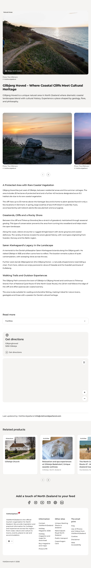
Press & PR (43, 549)
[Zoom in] (84, 392)
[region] (45, 380)
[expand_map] (84, 362)
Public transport (61, 538)
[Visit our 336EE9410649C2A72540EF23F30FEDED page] (49, 502)
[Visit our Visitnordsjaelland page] (42, 502)
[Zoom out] (84, 398)
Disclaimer (75, 540)
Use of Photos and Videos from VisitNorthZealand (78, 531)
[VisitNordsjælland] (13, 513)
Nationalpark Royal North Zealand (60, 533)
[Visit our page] (29, 502)
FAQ (73, 526)
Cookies (74, 536)
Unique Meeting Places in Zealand (61, 525)
